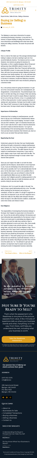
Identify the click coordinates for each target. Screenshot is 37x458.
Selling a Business (23, 16)
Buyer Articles (5, 16)
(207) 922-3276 (7, 378)
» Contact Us (6, 420)
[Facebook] (3, 397)
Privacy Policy (19, 452)
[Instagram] (10, 397)
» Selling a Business (9, 418)
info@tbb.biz (6, 380)
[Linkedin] (6, 397)
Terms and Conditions (9, 452)
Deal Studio (29, 454)
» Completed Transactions (12, 413)
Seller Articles (13, 16)
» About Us (6, 408)
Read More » (6, 437)
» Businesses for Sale (10, 411)
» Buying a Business (9, 415)
